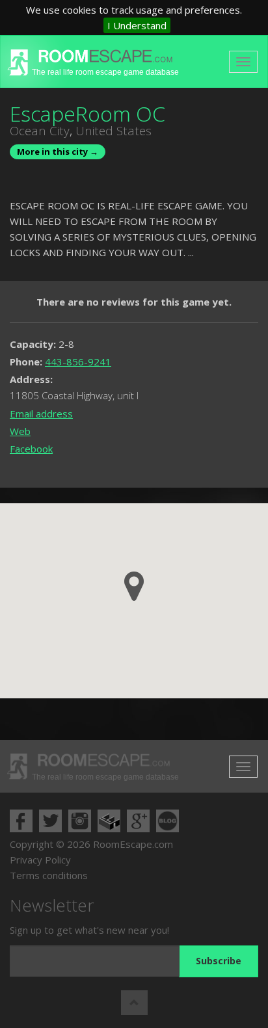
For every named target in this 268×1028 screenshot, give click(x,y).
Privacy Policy (40, 859)
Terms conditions (49, 875)
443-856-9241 (78, 361)
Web (20, 431)
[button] (134, 586)
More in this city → (57, 151)
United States (113, 130)
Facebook (31, 448)
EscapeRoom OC (87, 113)
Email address (41, 413)
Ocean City (40, 130)
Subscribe (218, 961)
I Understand (137, 25)
